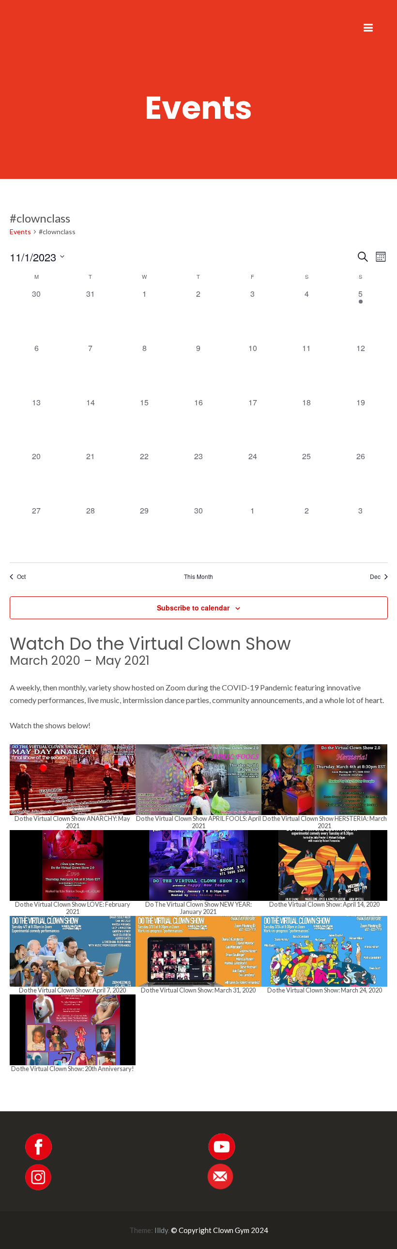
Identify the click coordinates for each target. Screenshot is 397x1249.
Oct (21, 576)
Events (20, 231)
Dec (375, 576)
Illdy (161, 1230)
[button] (73, 787)
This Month (198, 576)
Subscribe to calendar (193, 607)
